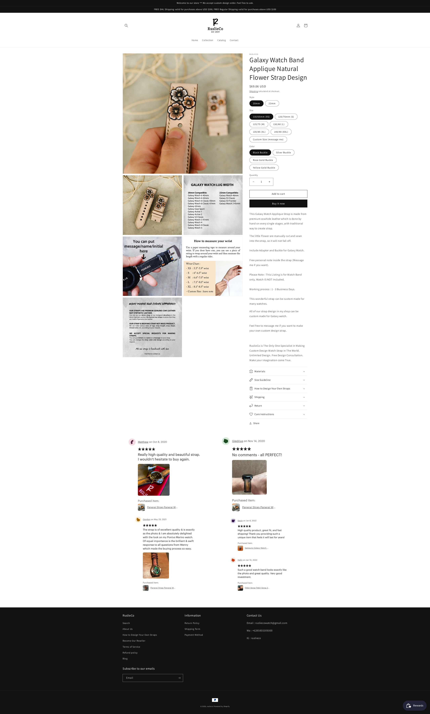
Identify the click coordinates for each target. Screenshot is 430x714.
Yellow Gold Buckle (264, 167)
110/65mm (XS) (261, 116)
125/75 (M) (259, 124)
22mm (272, 103)
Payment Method (194, 634)
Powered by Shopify (222, 706)
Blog (125, 658)
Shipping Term (192, 628)
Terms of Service (131, 646)
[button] (126, 25)
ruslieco (210, 706)
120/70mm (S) (286, 116)
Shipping (253, 91)
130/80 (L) (279, 124)
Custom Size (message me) (268, 139)
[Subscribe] (179, 678)
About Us (128, 628)
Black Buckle (260, 152)
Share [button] (256, 423)
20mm (256, 103)
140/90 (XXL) (281, 131)
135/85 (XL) (259, 131)
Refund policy (130, 652)
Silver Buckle (283, 152)
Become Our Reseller (134, 640)
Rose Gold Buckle (263, 160)
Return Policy (192, 623)
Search (126, 623)
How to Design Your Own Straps (140, 634)
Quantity (253, 175)
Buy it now (278, 203)
